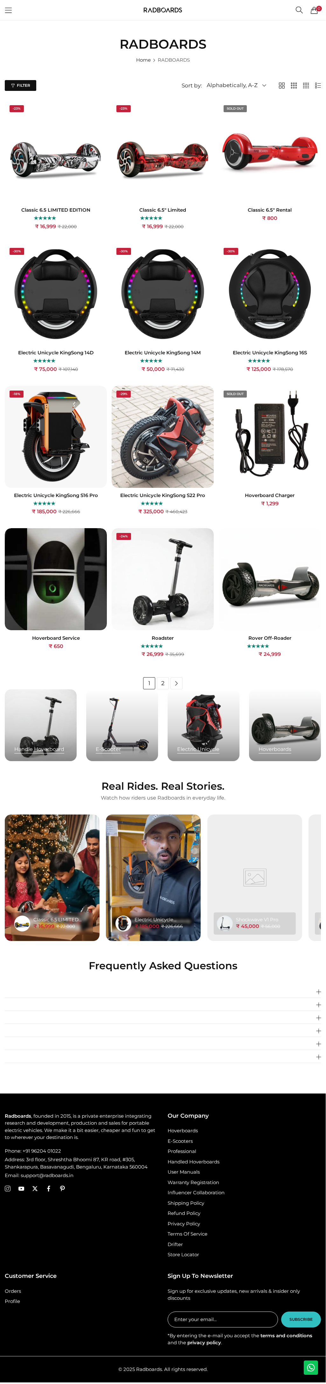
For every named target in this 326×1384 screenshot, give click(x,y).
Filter (23, 85)
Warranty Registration (193, 1182)
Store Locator (183, 1254)
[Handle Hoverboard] (41, 725)
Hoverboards (183, 1131)
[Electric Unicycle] (203, 725)
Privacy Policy (184, 1224)
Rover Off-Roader (269, 638)
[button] (45, 218)
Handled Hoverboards (193, 1162)
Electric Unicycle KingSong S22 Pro (162, 495)
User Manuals (184, 1172)
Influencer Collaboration (196, 1193)
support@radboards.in (39, 1175)
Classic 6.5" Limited (162, 210)
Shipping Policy (186, 1203)
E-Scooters (180, 1141)
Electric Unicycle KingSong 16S (270, 353)
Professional (182, 1151)
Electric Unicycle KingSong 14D (56, 353)
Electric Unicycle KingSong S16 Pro (56, 495)
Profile (12, 1301)
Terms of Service (187, 1234)
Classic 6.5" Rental (270, 210)
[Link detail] (7, 1189)
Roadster (163, 638)
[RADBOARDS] (163, 10)
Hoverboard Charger (270, 495)
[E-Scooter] (122, 725)
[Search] (299, 10)
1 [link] (149, 683)
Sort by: (192, 85)
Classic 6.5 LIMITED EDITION (55, 210)
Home (143, 60)
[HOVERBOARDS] (285, 725)
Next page (176, 683)
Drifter (175, 1244)
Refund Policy (184, 1213)
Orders (13, 1291)
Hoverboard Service (56, 638)
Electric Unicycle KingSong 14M (163, 353)
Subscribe (301, 1319)
